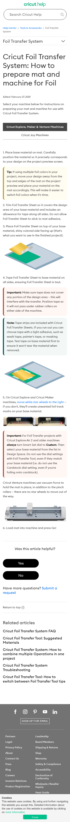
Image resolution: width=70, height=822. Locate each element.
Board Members (44, 742)
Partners (10, 736)
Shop (38, 753)
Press (8, 764)
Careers (10, 775)
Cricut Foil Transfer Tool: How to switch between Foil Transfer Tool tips (34, 678)
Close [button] (35, 817)
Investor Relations (16, 780)
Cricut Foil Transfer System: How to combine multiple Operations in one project (33, 654)
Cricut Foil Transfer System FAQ (29, 631)
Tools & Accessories (31, 27)
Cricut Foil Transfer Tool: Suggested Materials (32, 640)
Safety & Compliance (48, 764)
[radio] (21, 563)
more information (15, 812)
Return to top (12, 607)
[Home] (35, 5)
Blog (8, 769)
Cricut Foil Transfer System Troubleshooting (25, 667)
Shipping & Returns (46, 747)
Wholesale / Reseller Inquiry (47, 785)
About (9, 753)
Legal (8, 742)
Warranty (41, 758)
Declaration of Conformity (43, 777)
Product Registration (17, 786)
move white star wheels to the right (40, 402)
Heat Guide (42, 792)
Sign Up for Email (35, 721)
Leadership (42, 736)
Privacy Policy (13, 747)
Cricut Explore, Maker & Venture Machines (35, 127)
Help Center (10, 27)
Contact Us (12, 758)
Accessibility (43, 769)
